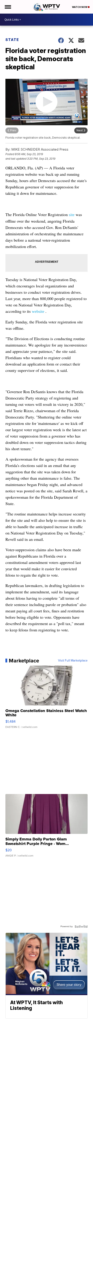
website (38, 311)
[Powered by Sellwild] (81, 926)
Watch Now (80, 7)
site (71, 214)
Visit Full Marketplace (73, 660)
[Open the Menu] (7, 6)
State (12, 39)
